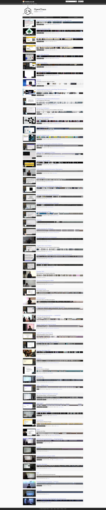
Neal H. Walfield (50, 373)
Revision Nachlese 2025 (43, 71)
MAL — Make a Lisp (42, 385)
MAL (38, 389)
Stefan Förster (49, 251)
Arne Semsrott (49, 198)
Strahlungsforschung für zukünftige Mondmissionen (52, 89)
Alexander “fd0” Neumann (55, 435)
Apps (55, 508)
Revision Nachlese (42, 464)
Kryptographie (39, 442)
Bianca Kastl (55, 104)
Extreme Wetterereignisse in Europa (47, 394)
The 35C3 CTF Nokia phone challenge (48, 203)
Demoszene (39, 415)
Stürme (44, 399)
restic (38, 429)
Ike (48, 451)
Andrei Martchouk (50, 382)
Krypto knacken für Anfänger (45, 229)
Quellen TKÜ (40, 272)
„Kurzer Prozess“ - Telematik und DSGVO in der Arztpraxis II (54, 255)
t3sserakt (48, 224)
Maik (48, 345)
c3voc (65, 508)
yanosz (48, 338)
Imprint (58, 508)
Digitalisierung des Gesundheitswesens (48, 99)
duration (45, 17)
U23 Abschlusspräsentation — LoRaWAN (48, 315)
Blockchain (40, 376)
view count (75, 17)
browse (24, 3)
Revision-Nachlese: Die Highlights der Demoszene (51, 499)
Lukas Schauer (60, 407)
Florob (48, 478)
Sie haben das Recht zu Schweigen (47, 237)
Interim (39, 359)
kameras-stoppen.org (43, 135)
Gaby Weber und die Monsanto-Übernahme (50, 169)
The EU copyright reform (44, 212)
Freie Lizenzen (41, 178)
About (52, 508)
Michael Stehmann (50, 181)
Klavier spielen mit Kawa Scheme (46, 324)
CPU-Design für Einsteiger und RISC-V (48, 342)
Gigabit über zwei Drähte (44, 246)
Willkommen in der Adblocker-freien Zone (49, 186)
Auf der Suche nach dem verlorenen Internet (50, 144)
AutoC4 (39, 447)
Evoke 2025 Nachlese (43, 54)
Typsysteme (40, 420)
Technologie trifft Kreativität (45, 117)
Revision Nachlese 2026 (43, 29)
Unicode (39, 490)
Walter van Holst (56, 215)
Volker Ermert (57, 24)
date (60, 17)
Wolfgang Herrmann (50, 130)
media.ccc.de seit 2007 (43, 161)
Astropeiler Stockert (42, 127)
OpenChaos (39, 24)
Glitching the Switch (43, 263)
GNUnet (39, 220)
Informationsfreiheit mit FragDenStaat (48, 195)
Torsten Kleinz (49, 190)
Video (39, 11)
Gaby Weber (55, 173)
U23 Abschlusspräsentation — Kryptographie (50, 439)
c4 (31, 3)
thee (56, 41)
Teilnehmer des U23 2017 (51, 321)
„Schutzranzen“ (41, 298)
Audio (42, 11)
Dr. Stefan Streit (50, 258)
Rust (38, 473)
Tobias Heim (57, 58)
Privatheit (39, 367)
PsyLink (39, 80)
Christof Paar (49, 310)
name (30, 17)
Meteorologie (39, 399)
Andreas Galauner (50, 207)
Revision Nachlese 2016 (43, 412)
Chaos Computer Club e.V (45, 508)
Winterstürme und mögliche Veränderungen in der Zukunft (54, 20)
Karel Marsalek (57, 95)
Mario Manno (55, 164)
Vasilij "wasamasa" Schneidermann (59, 147)
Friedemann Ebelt (50, 303)
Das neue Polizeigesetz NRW (45, 280)
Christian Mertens (50, 284)
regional (28, 3)
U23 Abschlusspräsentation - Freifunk (47, 482)
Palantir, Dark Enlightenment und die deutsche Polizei (52, 46)
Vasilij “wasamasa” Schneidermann (53, 232)
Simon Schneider (60, 459)
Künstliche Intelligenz (43, 108)
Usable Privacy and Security (45, 333)
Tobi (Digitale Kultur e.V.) (57, 123)
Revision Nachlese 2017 (43, 350)
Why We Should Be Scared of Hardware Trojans (51, 307)
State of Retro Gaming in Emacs (46, 152)
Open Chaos (39, 459)
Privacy (62, 508)
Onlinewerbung (41, 289)
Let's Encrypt (39, 407)
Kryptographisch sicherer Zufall (46, 456)
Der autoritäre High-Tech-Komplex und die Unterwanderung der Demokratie (59, 37)
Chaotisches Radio (42, 63)
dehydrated (40, 403)
